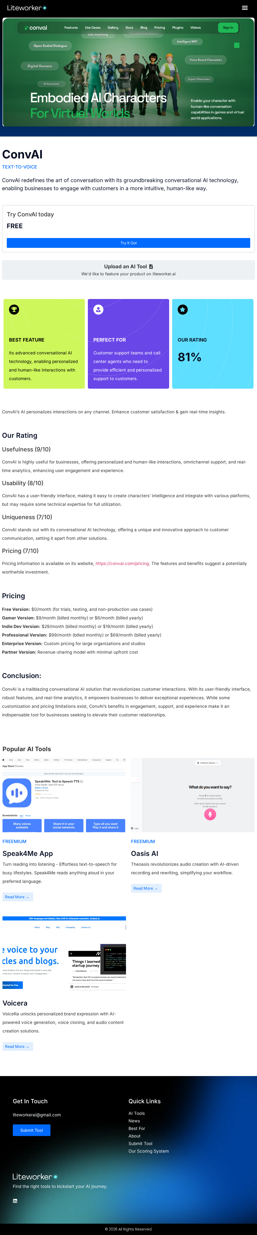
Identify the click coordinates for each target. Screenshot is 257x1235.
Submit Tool (140, 1143)
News (134, 1120)
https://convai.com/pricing (122, 563)
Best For (136, 1128)
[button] (245, 7)
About (134, 1136)
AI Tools (136, 1113)
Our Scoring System (148, 1151)
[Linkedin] (15, 1200)
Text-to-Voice (19, 167)
